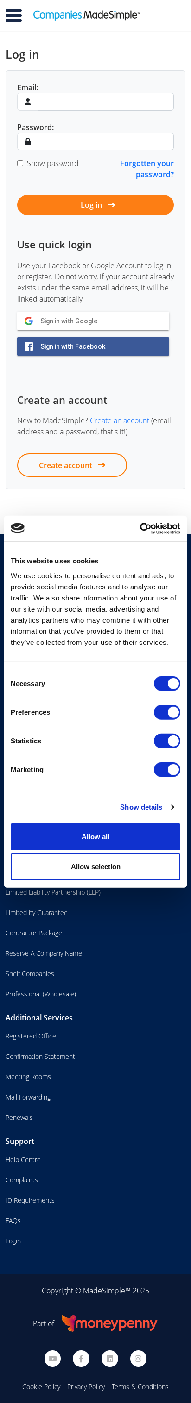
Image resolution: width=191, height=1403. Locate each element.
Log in (92, 205)
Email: (27, 87)
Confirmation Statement (40, 1056)
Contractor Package (34, 932)
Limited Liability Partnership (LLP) (53, 892)
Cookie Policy (41, 1386)
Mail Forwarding (28, 1097)
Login (13, 1240)
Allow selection (96, 867)
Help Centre (23, 1159)
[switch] (167, 712)
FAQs (13, 1220)
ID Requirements (30, 1200)
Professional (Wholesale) (41, 993)
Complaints (22, 1179)
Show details (141, 807)
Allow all (95, 836)
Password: (35, 127)
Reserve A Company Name (44, 953)
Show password (53, 163)
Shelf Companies (30, 973)
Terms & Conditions (140, 1386)
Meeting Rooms (28, 1076)
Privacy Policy (86, 1386)
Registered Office (31, 1036)
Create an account (119, 420)
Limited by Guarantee (37, 912)
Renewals (19, 1117)
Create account (66, 465)
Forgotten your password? (147, 168)
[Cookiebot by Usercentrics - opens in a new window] (139, 528)
